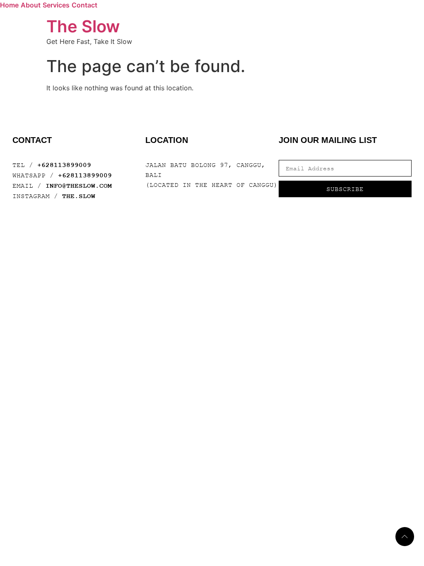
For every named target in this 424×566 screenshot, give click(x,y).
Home (9, 5)
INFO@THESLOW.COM (79, 186)
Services (56, 5)
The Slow (83, 26)
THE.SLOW (78, 196)
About (31, 5)
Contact (84, 5)
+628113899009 (64, 165)
